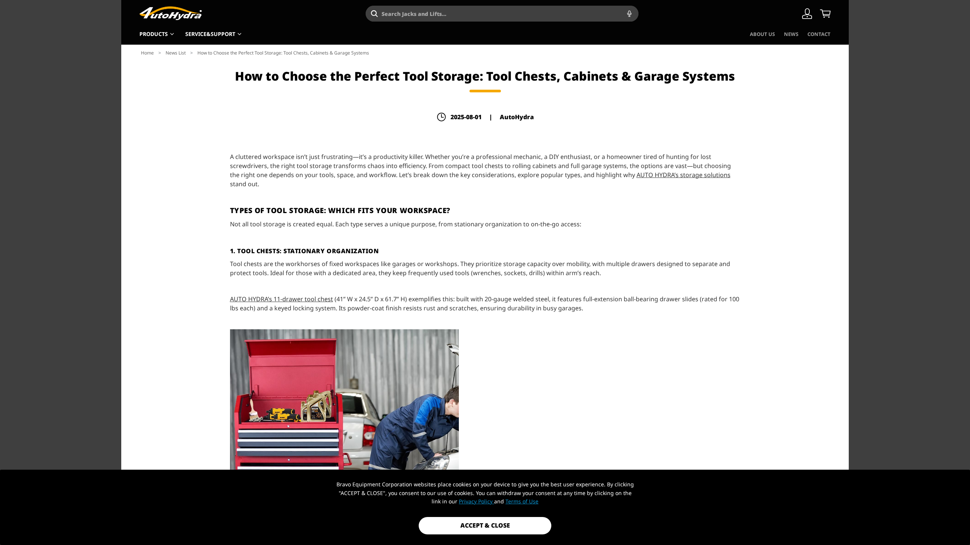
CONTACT (819, 34)
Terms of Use (521, 501)
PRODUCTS (153, 33)
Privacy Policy (476, 501)
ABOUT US (762, 34)
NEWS (791, 34)
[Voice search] (629, 13)
